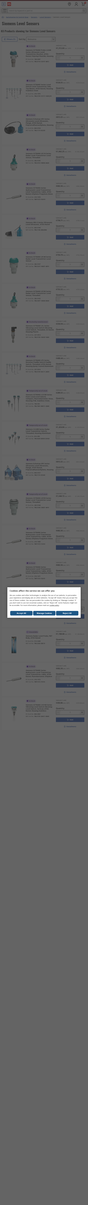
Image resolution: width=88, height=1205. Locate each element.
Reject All (67, 613)
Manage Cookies (44, 613)
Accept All (21, 613)
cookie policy (54, 605)
